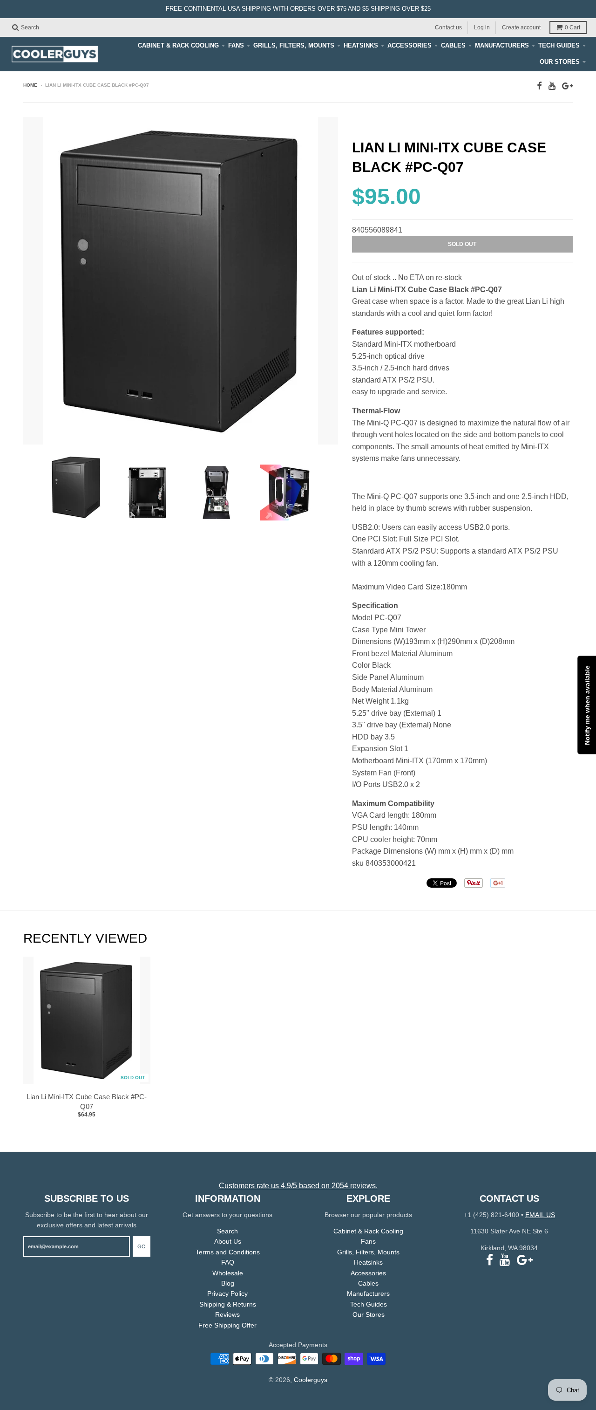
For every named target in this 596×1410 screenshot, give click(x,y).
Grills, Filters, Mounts (293, 45)
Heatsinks (361, 45)
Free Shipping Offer (227, 1325)
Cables (453, 45)
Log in (482, 27)
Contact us (448, 27)
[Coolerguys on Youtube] (552, 86)
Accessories (409, 45)
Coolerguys (310, 1379)
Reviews (227, 1314)
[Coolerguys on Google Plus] (567, 86)
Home (30, 85)
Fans (236, 45)
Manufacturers (502, 45)
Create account (521, 27)
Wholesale (227, 1273)
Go (141, 1246)
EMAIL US (540, 1214)
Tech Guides (559, 45)
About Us (227, 1241)
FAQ (227, 1262)
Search (227, 1231)
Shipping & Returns (227, 1304)
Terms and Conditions (228, 1252)
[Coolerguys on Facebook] (539, 86)
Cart (572, 27)
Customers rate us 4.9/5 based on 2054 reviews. (298, 1186)
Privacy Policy (227, 1293)
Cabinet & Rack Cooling (178, 45)
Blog (227, 1283)
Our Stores (560, 61)
